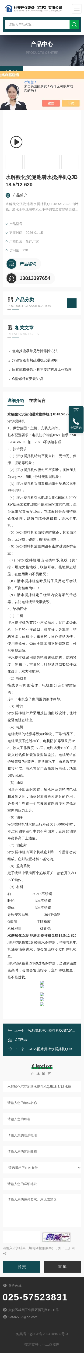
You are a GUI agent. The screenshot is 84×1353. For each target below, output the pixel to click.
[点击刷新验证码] (56, 1237)
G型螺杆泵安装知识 (27, 379)
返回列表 (21, 1040)
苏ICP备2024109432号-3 (49, 1334)
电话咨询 (76, 427)
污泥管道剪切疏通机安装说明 (35, 360)
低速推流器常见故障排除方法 (35, 351)
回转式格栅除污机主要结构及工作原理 (42, 369)
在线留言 (37, 400)
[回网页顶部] (76, 411)
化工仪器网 (51, 1344)
